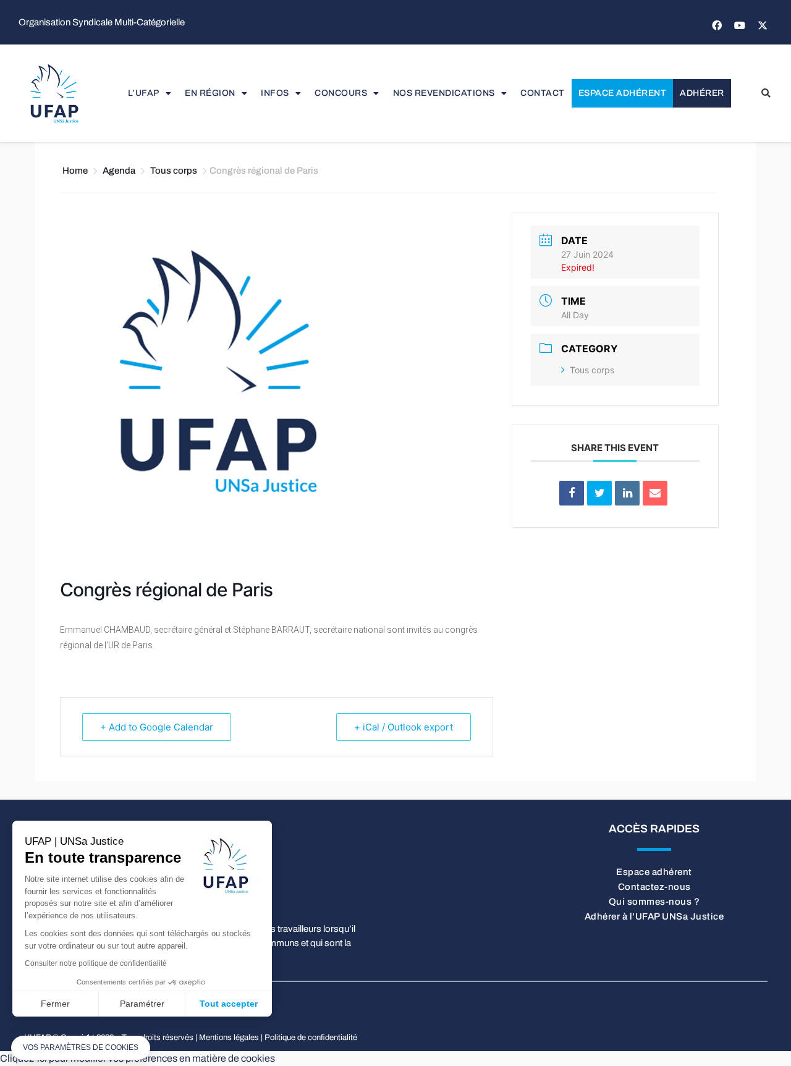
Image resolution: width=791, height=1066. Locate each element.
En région (210, 93)
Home (76, 171)
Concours (341, 93)
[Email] (655, 493)
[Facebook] (717, 25)
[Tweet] (599, 493)
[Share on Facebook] (571, 493)
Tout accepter (229, 1004)
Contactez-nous (654, 887)
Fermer (55, 1004)
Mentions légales (229, 1037)
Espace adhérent (622, 93)
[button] (766, 93)
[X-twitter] (762, 25)
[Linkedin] (627, 493)
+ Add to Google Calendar (156, 727)
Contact (542, 93)
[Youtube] (740, 25)
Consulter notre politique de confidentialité (96, 963)
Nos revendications (444, 93)
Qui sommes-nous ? (654, 902)
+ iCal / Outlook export (403, 727)
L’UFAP (143, 93)
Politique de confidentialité (310, 1037)
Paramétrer (142, 1004)
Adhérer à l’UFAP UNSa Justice (654, 916)
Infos (275, 93)
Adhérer (702, 93)
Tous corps (173, 171)
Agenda (119, 171)
